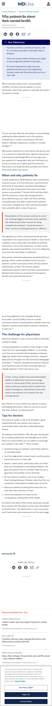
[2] (22, 192)
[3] (13, 328)
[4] (12, 362)
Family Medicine (9, 11)
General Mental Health (29, 11)
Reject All (26, 695)
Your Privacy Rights (26, 688)
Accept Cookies (26, 701)
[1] (11, 145)
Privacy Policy (20, 681)
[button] (29, 34)
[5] (25, 443)
